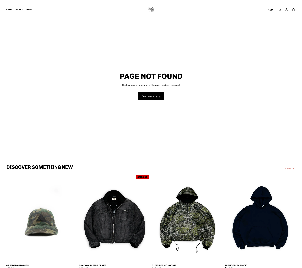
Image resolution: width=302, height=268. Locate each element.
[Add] (72, 257)
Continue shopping (151, 96)
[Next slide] (72, 218)
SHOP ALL (290, 168)
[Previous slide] (11, 218)
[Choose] (218, 257)
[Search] (280, 9)
